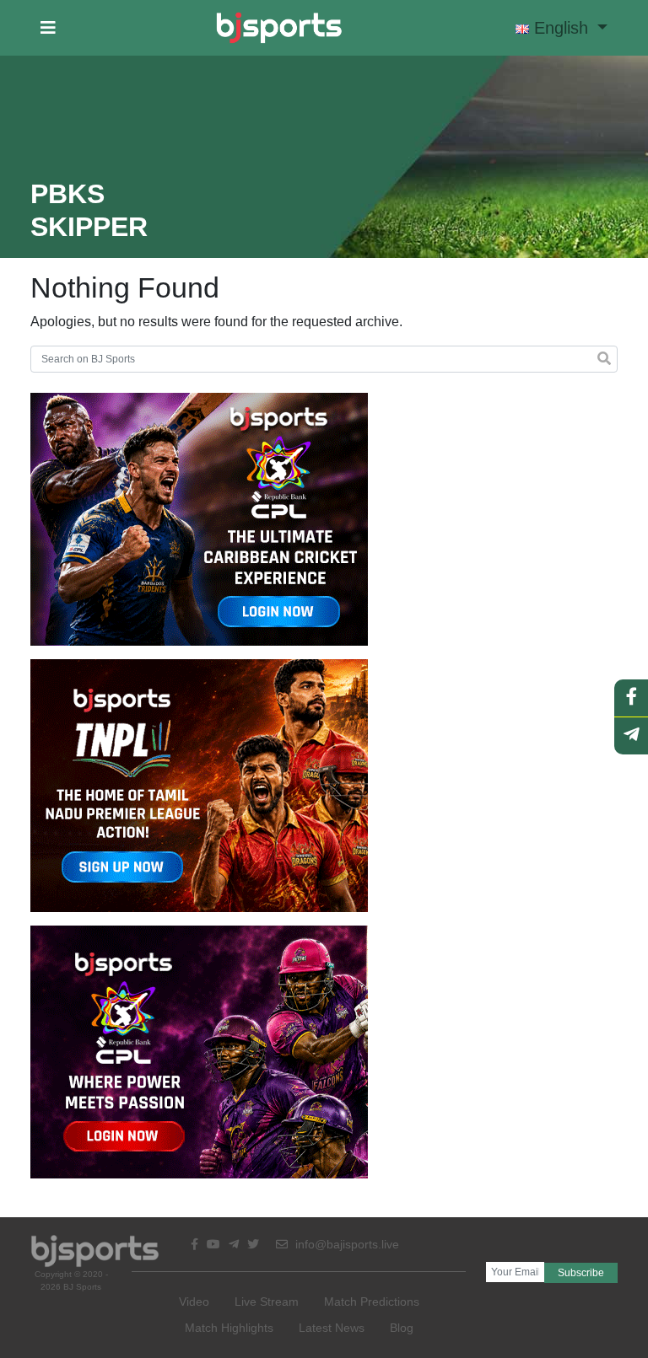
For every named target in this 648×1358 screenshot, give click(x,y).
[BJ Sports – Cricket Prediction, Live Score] (279, 28)
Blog (401, 1327)
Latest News (331, 1327)
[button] (48, 28)
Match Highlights (229, 1327)
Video (194, 1301)
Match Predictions (371, 1301)
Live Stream (267, 1301)
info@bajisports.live (345, 1244)
